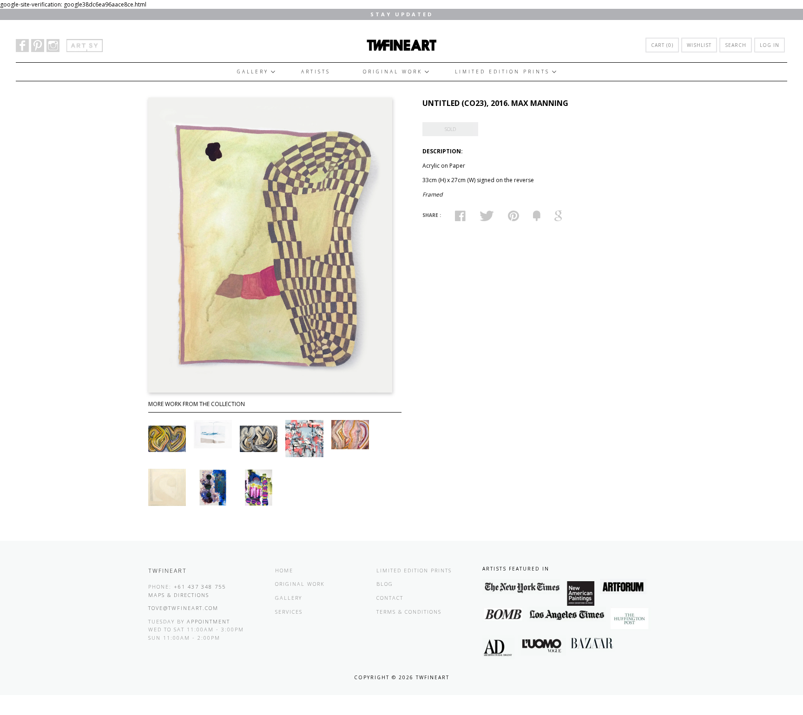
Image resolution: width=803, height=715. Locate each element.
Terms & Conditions (408, 611)
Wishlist (699, 45)
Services (289, 611)
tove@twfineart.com (183, 607)
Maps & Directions (178, 594)
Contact (389, 597)
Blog (384, 583)
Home (284, 570)
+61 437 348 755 (200, 586)
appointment (208, 621)
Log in (769, 45)
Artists (315, 71)
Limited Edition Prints (502, 71)
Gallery (253, 71)
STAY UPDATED (401, 14)
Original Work (392, 71)
